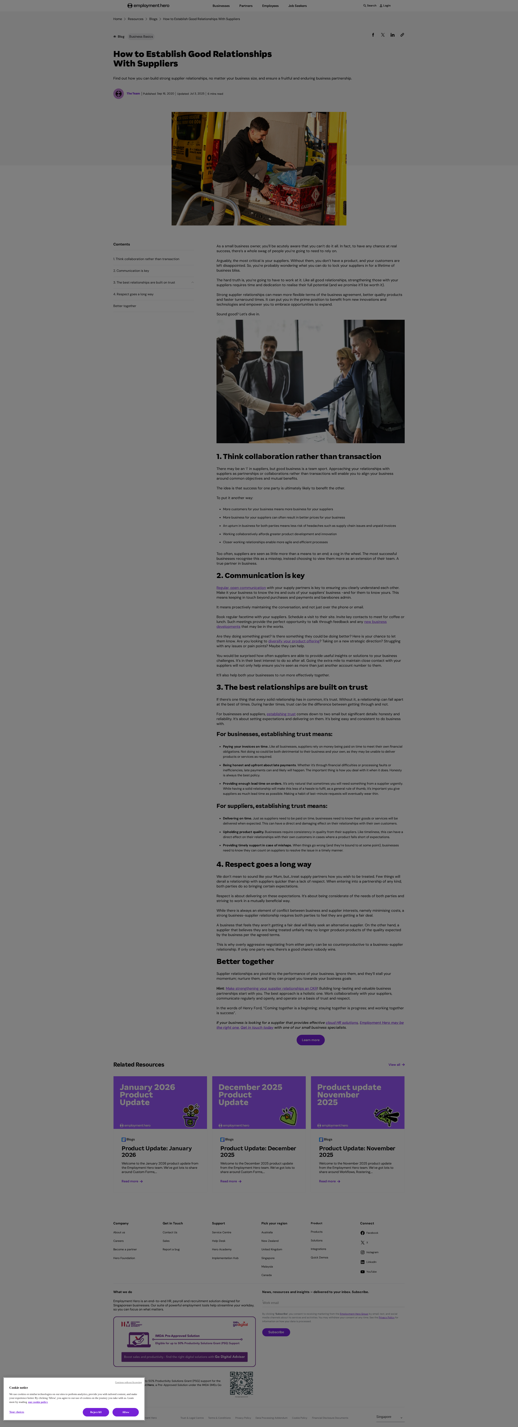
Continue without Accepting (128, 1382)
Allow (125, 1412)
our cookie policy (38, 1402)
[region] (74, 1399)
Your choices (16, 1411)
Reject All (95, 1412)
